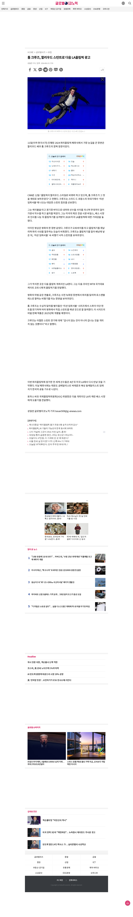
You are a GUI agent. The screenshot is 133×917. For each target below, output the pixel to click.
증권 (35, 9)
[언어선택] (123, 3)
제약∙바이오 (77, 9)
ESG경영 (97, 9)
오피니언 (106, 9)
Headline (32, 657)
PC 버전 (60, 880)
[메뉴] (3, 3)
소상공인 (87, 9)
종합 (23, 9)
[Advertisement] (66, 29)
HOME (31, 52)
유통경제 (67, 9)
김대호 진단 (32, 811)
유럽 (50, 52)
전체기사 (4, 9)
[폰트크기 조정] (102, 69)
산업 (40, 9)
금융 (29, 9)
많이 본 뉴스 (32, 549)
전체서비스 (73, 880)
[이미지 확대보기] (102, 79)
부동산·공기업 (56, 9)
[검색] (130, 3)
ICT (46, 9)
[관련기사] (32, 421)
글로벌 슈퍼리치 (34, 727)
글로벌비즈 (15, 9)
